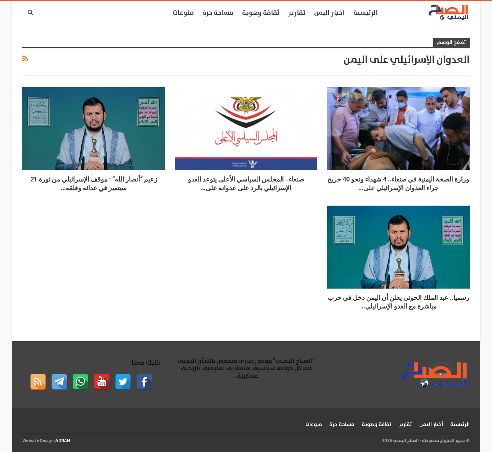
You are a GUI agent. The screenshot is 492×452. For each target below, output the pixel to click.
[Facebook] (144, 382)
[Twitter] (123, 382)
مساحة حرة (217, 13)
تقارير (296, 13)
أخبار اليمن (329, 13)
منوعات (183, 13)
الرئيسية (365, 13)
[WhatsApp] (80, 382)
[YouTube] (102, 382)
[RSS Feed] (38, 382)
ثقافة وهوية (260, 13)
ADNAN (62, 440)
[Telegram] (59, 382)
